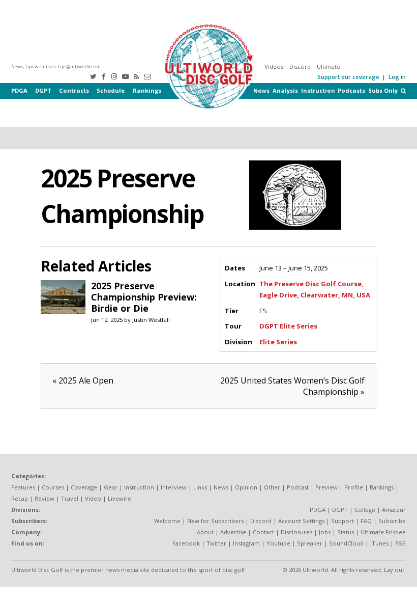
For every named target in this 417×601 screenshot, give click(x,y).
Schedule (111, 90)
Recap (19, 498)
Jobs (325, 532)
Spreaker (309, 543)
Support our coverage (348, 76)
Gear (110, 487)
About (205, 532)
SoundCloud (346, 543)
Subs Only (383, 90)
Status (345, 532)
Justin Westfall (151, 319)
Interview (174, 487)
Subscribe (392, 521)
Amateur (394, 509)
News (261, 90)
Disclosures (296, 532)
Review (44, 498)
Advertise (233, 532)
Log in (397, 76)
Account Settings (301, 521)
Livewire (119, 498)
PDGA (19, 90)
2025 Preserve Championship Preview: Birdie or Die (144, 297)
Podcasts (351, 90)
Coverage (84, 487)
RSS (400, 543)
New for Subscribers (215, 521)
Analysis (285, 90)
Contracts (74, 90)
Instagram (246, 543)
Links (200, 487)
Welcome (167, 521)
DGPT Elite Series (288, 326)
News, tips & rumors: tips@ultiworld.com (56, 66)
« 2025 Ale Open (82, 380)
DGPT (43, 90)
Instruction (318, 90)
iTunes (379, 543)
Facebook (186, 543)
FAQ (366, 521)
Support (342, 521)
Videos (273, 66)
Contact (263, 532)
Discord (300, 66)
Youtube (278, 543)
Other (272, 487)
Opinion (246, 487)
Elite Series (278, 341)
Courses (53, 487)
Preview (326, 487)
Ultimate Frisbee (383, 532)
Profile (353, 487)
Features (23, 487)
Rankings (147, 90)
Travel (69, 498)
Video (93, 498)
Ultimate (328, 66)
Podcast (298, 487)
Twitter (216, 543)
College (364, 509)
